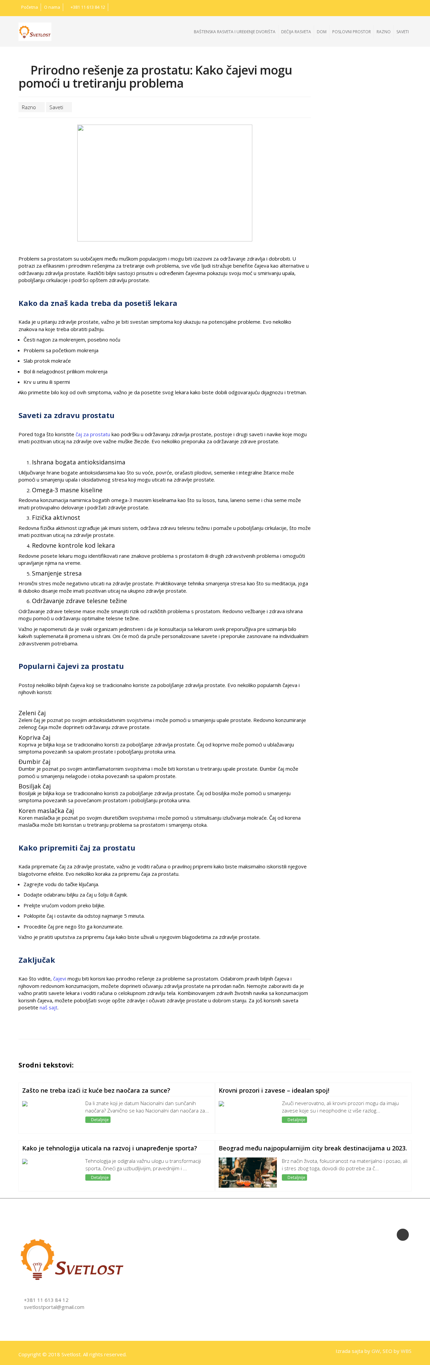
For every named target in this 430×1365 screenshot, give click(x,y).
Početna (29, 7)
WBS (406, 1351)
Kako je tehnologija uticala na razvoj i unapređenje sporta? (109, 1148)
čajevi (59, 978)
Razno (384, 32)
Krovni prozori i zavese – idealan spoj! (274, 1090)
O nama (52, 7)
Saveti (402, 32)
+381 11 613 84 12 (87, 7)
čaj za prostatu (93, 434)
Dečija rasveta (296, 32)
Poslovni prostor (351, 32)
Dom (322, 32)
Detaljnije (99, 1120)
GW (376, 1351)
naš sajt (48, 1007)
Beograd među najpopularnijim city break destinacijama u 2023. (313, 1148)
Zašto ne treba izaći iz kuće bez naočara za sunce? (96, 1090)
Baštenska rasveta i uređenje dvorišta (234, 32)
